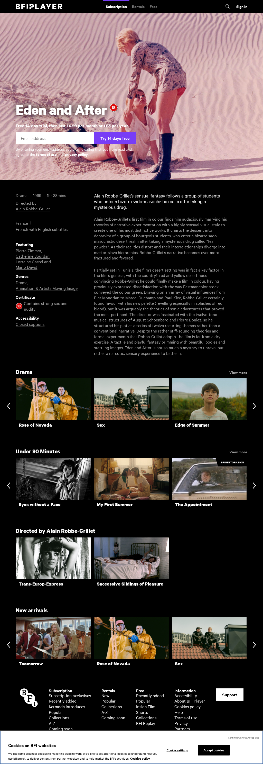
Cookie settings (177, 750)
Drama (21, 282)
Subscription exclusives (70, 695)
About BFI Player (189, 701)
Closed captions (30, 324)
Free (153, 6)
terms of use (46, 154)
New (105, 695)
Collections (59, 717)
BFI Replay (145, 723)
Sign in (241, 6)
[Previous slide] (8, 407)
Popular (56, 712)
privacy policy (76, 154)
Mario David (26, 267)
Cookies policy (187, 706)
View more (238, 372)
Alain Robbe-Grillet (33, 208)
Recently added (63, 701)
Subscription (116, 6)
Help (178, 712)
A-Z (52, 723)
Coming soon (61, 728)
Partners (182, 728)
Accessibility (185, 695)
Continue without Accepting (243, 737)
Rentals (138, 6)
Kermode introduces (67, 706)
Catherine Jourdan (33, 256)
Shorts (142, 712)
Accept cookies (213, 750)
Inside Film (145, 706)
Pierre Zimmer (28, 250)
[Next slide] (254, 407)
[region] (131, 747)
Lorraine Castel (29, 261)
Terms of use (185, 717)
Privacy (181, 723)
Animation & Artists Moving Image (47, 288)
